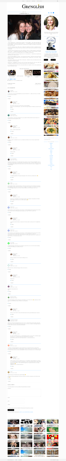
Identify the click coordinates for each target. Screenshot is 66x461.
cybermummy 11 (11, 80)
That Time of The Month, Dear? (12, 76)
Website (9, 404)
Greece (51, 151)
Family (51, 147)
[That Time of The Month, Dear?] (12, 72)
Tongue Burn (11, 84)
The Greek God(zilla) (51, 165)
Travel (51, 166)
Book (51, 144)
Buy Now (45, 59)
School (51, 162)
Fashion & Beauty (51, 148)
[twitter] (48, 13)
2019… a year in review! (37, 76)
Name (9, 397)
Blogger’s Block (38, 84)
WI (51, 167)
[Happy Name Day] (20, 72)
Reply (10, 98)
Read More (53, 59)
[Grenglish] (33, 4)
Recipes (51, 159)
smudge (51, 163)
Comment (9, 388)
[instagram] (51, 13)
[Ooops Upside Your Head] (28, 72)
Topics (21, 80)
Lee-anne (12, 242)
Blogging (51, 143)
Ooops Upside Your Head (28, 76)
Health (51, 152)
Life (51, 154)
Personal (51, 158)
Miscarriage (51, 155)
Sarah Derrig (13, 114)
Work (51, 169)
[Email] (53, 13)
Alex (11, 371)
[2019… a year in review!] (37, 72)
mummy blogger (17, 80)
